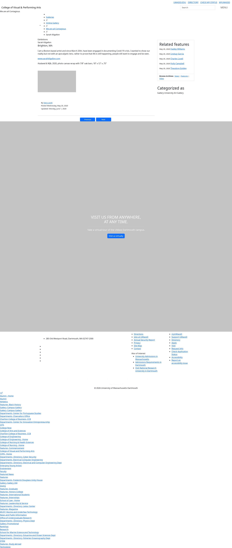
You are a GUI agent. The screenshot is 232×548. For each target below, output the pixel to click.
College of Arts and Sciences (13, 430)
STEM (2, 541)
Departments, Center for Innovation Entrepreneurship (25, 422)
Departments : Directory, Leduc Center (17, 506)
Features (184, 76)
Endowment (5, 468)
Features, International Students (15, 494)
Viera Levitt (48, 103)
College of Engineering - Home (14, 439)
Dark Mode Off (116, 384)
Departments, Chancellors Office (15, 416)
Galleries (50, 17)
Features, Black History (10, 404)
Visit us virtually (116, 236)
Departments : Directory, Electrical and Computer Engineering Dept (31, 462)
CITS (2, 425)
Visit (173, 345)
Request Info (177, 348)
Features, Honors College (11, 491)
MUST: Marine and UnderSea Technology (18, 512)
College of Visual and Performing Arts (17, 451)
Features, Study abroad (10, 544)
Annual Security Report (144, 340)
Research (4, 529)
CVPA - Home (6, 454)
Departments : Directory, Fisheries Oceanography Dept (25, 538)
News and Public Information (13, 515)
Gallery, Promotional (9, 523)
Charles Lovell (176, 58)
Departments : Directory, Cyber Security (18, 457)
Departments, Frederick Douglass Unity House (21, 480)
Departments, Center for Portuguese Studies (20, 413)
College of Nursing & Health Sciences (17, 442)
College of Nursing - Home (12, 445)
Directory (193, 2)
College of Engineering (10, 436)
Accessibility (177, 357)
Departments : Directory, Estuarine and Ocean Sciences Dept (27, 535)
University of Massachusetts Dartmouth (71, 334)
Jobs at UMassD (141, 337)
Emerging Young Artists (11, 465)
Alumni (3, 398)
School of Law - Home (10, 500)
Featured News (7, 474)
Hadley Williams (177, 49)
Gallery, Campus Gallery (11, 407)
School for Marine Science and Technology (19, 532)
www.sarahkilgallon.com (49, 58)
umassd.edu (180, 2)
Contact (137, 348)
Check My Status (208, 2)
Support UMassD (179, 337)
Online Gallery (52, 23)
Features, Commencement (12, 448)
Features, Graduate (9, 489)
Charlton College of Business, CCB (15, 419)
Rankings (4, 526)
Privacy (137, 342)
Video (161, 78)
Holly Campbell (177, 63)
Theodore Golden (178, 68)
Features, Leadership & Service (14, 503)
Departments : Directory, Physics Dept (17, 520)
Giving (3, 486)
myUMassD (224, 2)
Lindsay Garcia (177, 54)
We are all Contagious (56, 28)
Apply (174, 342)
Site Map (138, 345)
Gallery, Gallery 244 (8, 483)
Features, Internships (9, 497)
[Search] (213, 7)
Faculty (3, 471)
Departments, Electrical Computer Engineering (21, 459)
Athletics (4, 401)
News (177, 76)
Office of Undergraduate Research (16, 518)
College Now (5, 428)
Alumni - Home (7, 396)
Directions (138, 334)
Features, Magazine (9, 509)
